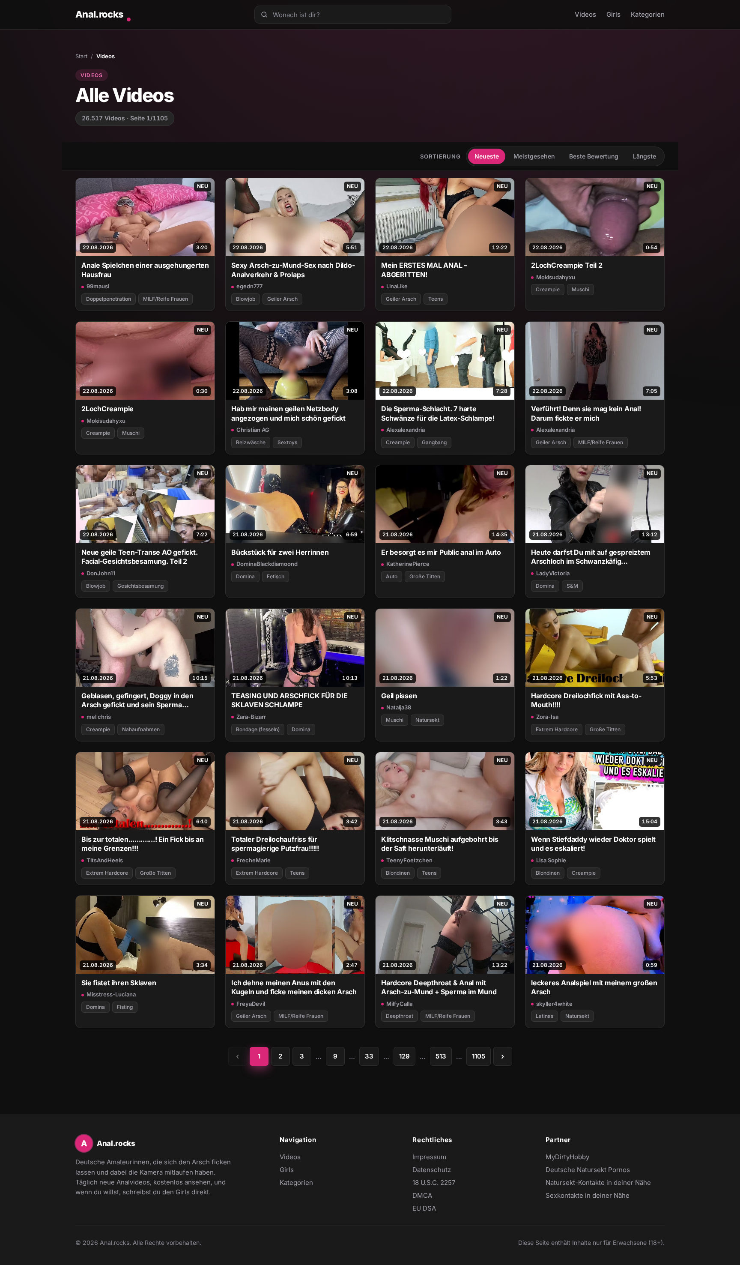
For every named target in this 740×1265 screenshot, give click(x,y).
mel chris (99, 716)
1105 (478, 1056)
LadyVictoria (553, 573)
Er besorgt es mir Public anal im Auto (441, 552)
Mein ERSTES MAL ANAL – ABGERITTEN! (424, 269)
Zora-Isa (547, 716)
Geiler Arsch (282, 299)
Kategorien (648, 14)
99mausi (98, 286)
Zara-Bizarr (251, 716)
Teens (435, 299)
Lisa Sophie (551, 860)
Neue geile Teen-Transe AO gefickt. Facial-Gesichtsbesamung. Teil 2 (139, 556)
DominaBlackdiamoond (267, 563)
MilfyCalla (399, 1003)
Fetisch (275, 576)
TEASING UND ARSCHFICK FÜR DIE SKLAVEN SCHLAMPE (289, 700)
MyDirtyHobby (584, 1157)
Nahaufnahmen (141, 729)
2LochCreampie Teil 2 (567, 265)
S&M (572, 586)
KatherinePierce (408, 563)
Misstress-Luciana (111, 994)
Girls (613, 14)
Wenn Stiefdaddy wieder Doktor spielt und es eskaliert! (593, 843)
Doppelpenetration (108, 299)
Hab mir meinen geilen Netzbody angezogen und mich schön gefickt (288, 413)
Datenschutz (431, 1170)
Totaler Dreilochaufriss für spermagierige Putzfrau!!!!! (275, 843)
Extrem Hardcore (557, 729)
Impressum (429, 1157)
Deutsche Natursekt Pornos (588, 1170)
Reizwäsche (251, 442)
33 (369, 1056)
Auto (391, 576)
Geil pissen (399, 695)
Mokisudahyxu (555, 277)
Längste (644, 156)
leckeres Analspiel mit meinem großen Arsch (594, 987)
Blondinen (398, 873)
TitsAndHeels (105, 860)
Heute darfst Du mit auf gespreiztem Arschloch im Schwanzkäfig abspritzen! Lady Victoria (590, 557)
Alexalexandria (405, 429)
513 (441, 1056)
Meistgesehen (534, 156)
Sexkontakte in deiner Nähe (588, 1196)
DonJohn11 (101, 573)
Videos (585, 14)
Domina (245, 576)
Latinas (544, 1016)
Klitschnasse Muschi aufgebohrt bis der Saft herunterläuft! (439, 843)
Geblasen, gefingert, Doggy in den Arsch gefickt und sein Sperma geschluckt (137, 700)
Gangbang (434, 442)
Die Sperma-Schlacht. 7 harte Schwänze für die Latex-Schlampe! (438, 413)
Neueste (486, 156)
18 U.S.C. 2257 (433, 1182)
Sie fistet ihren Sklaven (118, 982)
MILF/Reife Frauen (165, 299)
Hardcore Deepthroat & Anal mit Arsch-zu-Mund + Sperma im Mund (438, 987)
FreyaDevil (250, 1003)
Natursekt (427, 720)
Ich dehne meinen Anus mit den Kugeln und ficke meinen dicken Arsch (294, 987)
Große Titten (424, 576)
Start (81, 56)
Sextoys (287, 442)
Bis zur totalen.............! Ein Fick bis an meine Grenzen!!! (142, 843)
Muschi (580, 289)
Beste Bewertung (593, 156)
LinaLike (397, 286)
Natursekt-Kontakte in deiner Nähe (598, 1183)
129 (404, 1056)
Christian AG (252, 429)
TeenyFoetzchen (409, 860)
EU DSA (424, 1208)
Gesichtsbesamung (140, 586)
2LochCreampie (107, 408)
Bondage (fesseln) (258, 729)
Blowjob (245, 299)
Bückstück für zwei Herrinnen (280, 552)
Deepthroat (399, 1016)
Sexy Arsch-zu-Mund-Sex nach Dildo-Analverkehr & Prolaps (293, 269)
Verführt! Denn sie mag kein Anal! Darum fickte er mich (586, 413)
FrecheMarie (253, 860)
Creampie (548, 289)
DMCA (422, 1195)
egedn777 (249, 286)
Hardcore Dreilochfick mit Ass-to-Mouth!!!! (586, 700)
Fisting (125, 1007)
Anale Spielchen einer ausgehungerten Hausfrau (145, 269)
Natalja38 (398, 707)
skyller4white (554, 1003)
